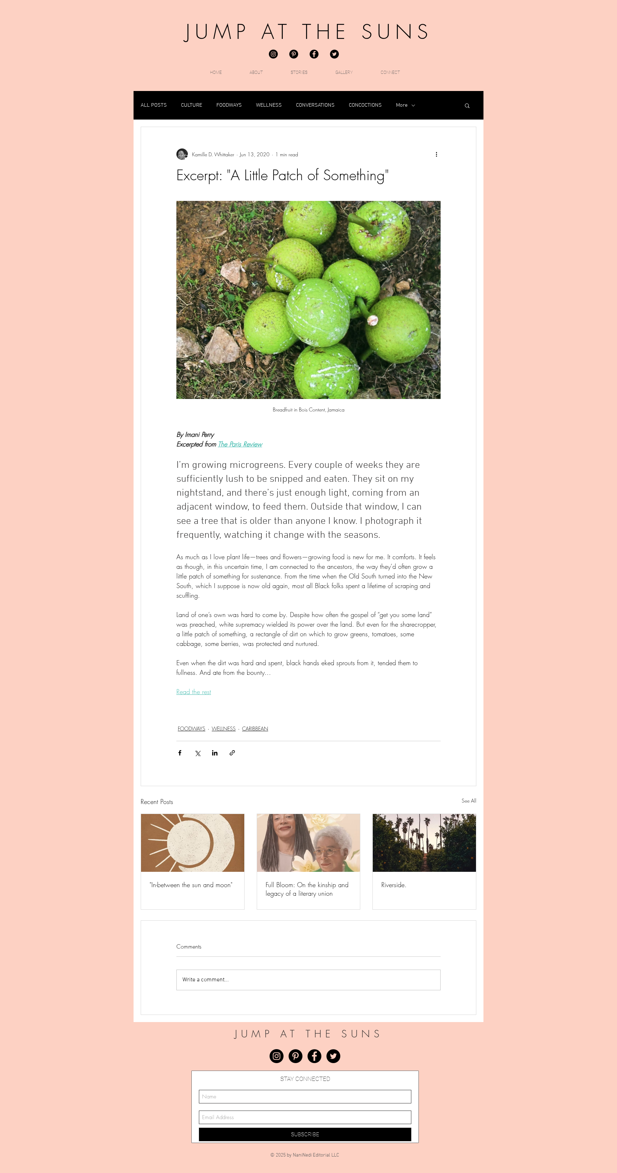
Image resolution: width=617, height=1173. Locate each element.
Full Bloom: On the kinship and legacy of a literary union (307, 889)
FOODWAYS (229, 105)
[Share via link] (232, 752)
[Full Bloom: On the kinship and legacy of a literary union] (308, 843)
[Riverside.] (424, 843)
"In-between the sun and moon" (191, 884)
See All (469, 800)
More (402, 105)
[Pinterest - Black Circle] (293, 54)
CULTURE (191, 105)
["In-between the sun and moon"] (192, 843)
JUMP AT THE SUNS (309, 32)
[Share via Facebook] (179, 752)
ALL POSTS (154, 105)
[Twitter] (334, 54)
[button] (467, 105)
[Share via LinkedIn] (214, 752)
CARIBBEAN (255, 728)
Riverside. (394, 884)
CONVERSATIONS (315, 105)
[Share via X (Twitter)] (197, 752)
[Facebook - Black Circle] (314, 54)
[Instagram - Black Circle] (273, 54)
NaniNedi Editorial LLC (316, 1155)
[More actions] (436, 154)
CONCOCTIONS (365, 105)
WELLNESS (269, 105)
